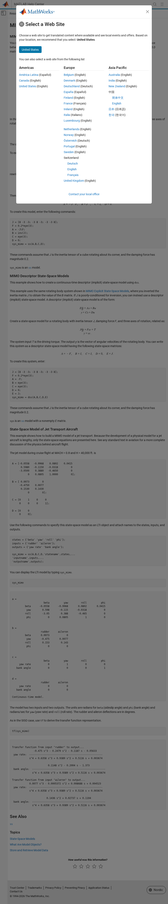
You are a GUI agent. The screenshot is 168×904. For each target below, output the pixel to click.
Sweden (69, 152)
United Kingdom (74, 180)
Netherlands (71, 129)
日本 (111, 109)
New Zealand (117, 86)
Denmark (69, 80)
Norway (69, 135)
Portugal (69, 146)
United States (27, 86)
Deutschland (72, 86)
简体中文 (118, 97)
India (112, 80)
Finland (68, 97)
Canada (24, 80)
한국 (111, 115)
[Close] (147, 12)
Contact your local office (84, 194)
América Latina (28, 74)
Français (72, 175)
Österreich (70, 140)
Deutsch (72, 163)
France (68, 103)
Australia (114, 74)
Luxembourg (72, 120)
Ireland (68, 109)
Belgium (69, 74)
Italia (67, 115)
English (72, 169)
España (68, 92)
